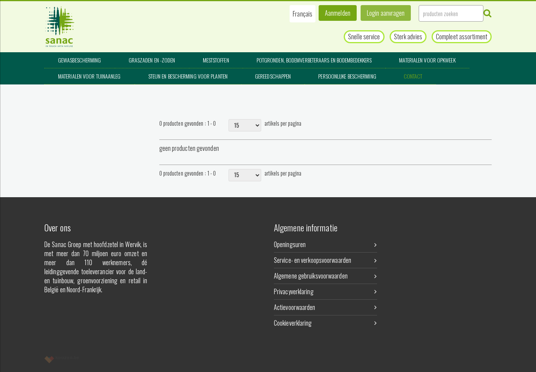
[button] (302, 13)
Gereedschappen (273, 76)
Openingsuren (290, 244)
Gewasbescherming (79, 60)
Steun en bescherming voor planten (188, 76)
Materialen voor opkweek (427, 60)
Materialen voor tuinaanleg (89, 76)
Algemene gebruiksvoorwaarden (311, 275)
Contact (413, 76)
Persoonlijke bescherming (347, 76)
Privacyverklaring (294, 291)
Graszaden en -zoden (152, 60)
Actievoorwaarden (294, 307)
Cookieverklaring (293, 323)
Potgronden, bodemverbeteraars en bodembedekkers (314, 60)
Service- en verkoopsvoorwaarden (312, 260)
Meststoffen (216, 60)
